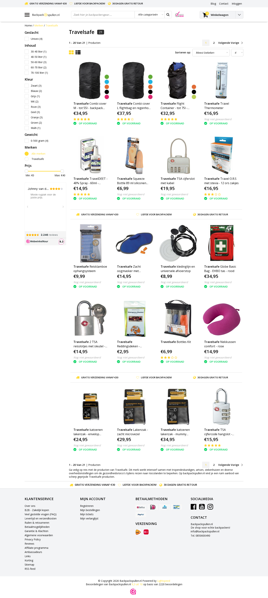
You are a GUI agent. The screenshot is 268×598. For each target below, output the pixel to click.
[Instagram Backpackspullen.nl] (210, 508)
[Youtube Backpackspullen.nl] (202, 508)
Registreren (87, 506)
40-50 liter (38, 57)
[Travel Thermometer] (221, 80)
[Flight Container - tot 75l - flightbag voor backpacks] (178, 80)
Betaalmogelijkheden (37, 527)
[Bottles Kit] (178, 318)
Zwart (36, 85)
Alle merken (38, 153)
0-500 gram (39, 140)
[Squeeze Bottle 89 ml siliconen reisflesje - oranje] (134, 155)
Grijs (35, 96)
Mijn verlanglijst (89, 518)
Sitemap (29, 564)
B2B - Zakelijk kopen (37, 510)
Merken (38, 25)
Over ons (30, 506)
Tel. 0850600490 (200, 535)
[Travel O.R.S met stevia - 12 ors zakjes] (221, 155)
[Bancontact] (176, 507)
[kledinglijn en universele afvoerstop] (178, 243)
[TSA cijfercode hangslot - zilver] (221, 406)
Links (28, 556)
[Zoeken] (168, 14)
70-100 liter (39, 72)
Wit (34, 101)
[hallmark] (179, 14)
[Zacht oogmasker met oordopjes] (134, 243)
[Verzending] (138, 532)
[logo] (50, 14)
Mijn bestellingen (90, 510)
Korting (29, 560)
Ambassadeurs (33, 552)
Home (28, 25)
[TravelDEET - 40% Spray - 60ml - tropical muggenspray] (91, 155)
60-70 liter (38, 67)
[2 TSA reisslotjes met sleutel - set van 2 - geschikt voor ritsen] (91, 318)
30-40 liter (38, 51)
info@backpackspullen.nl (205, 531)
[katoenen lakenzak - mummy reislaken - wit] (178, 406)
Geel (35, 112)
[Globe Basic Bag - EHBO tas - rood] (221, 243)
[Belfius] (140, 507)
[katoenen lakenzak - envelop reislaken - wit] (91, 406)
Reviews (29, 543)
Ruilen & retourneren (37, 522)
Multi (35, 128)
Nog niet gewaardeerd (218, 119)
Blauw (36, 91)
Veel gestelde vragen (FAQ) (41, 514)
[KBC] (164, 507)
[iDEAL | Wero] (152, 507)
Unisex (36, 38)
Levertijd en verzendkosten (41, 518)
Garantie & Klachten (36, 531)
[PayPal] (140, 514)
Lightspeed (163, 581)
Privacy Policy (33, 539)
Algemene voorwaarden (39, 535)
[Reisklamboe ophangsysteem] (91, 243)
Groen (36, 122)
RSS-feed (30, 568)
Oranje (37, 117)
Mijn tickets (87, 514)
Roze (36, 106)
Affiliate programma (36, 548)
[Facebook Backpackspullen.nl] (193, 508)
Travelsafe (52, 25)
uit (137, 584)
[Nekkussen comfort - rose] (221, 318)
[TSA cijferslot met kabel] (178, 155)
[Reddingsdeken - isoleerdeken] (134, 318)
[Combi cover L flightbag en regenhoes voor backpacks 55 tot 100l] (134, 80)
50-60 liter (38, 62)
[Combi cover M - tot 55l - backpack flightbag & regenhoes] (91, 80)
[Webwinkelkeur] (133, 592)
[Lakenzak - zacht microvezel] (134, 406)
